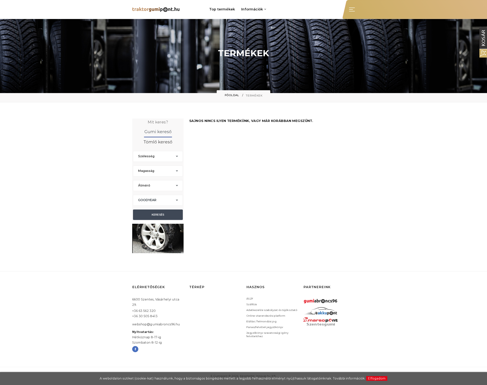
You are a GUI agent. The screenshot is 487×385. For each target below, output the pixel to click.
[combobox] (158, 156)
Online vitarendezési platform (265, 315)
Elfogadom (377, 378)
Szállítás (251, 304)
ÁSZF (249, 298)
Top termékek (222, 9)
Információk (252, 9)
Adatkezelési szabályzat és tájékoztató (271, 309)
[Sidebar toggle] (352, 9)
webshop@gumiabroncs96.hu (156, 324)
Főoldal (232, 95)
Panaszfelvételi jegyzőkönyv (264, 327)
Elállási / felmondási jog (261, 321)
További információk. (349, 378)
